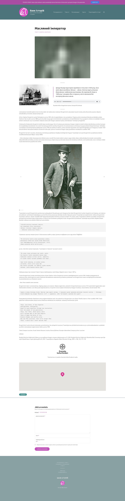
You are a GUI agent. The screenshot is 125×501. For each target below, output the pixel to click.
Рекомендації (75, 12)
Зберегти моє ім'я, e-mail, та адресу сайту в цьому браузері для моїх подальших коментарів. (57, 444)
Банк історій (37, 10)
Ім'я (36, 436)
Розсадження (57, 12)
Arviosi (37, 412)
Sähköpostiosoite (39, 440)
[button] (104, 177)
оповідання (58, 464)
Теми (66, 12)
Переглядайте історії (94, 12)
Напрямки (23, 394)
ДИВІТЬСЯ (95, 2)
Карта (84, 12)
